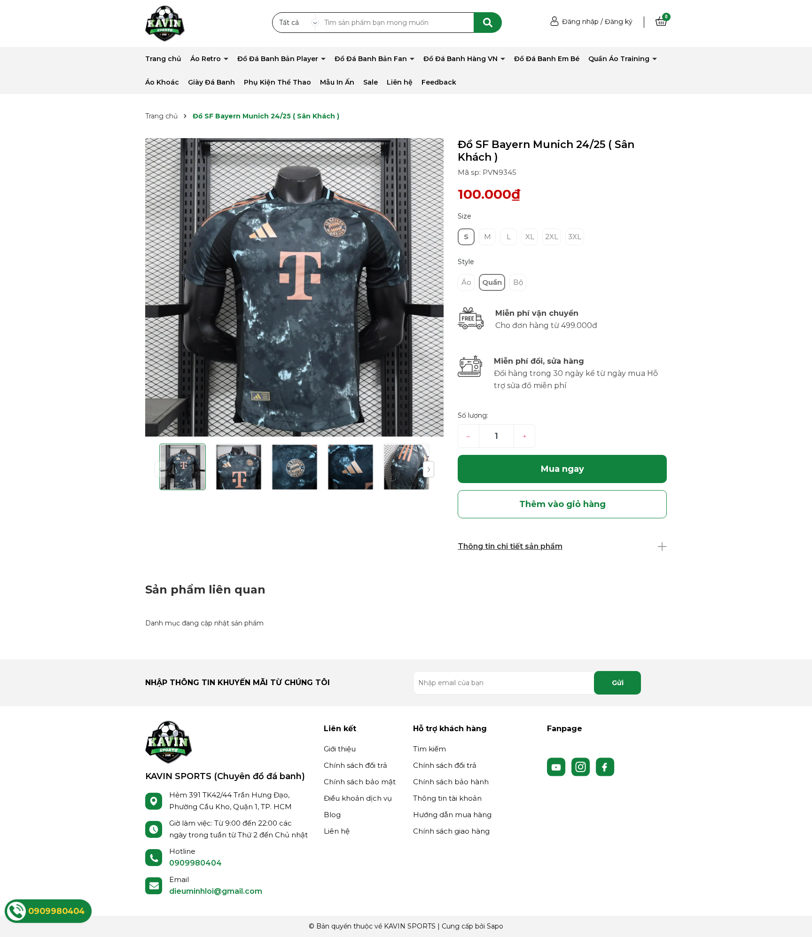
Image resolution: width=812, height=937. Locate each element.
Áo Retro (206, 59)
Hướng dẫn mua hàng (452, 814)
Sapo (495, 926)
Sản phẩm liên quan (205, 589)
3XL (574, 236)
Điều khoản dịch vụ (358, 798)
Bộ (518, 282)
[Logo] (168, 741)
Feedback (439, 82)
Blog (332, 814)
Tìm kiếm (429, 748)
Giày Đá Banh (211, 82)
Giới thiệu (340, 748)
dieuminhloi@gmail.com (215, 891)
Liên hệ (400, 82)
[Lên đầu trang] (796, 921)
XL (529, 236)
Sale (370, 82)
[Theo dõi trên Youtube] (557, 766)
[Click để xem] (294, 287)
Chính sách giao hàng (451, 831)
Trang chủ (163, 59)
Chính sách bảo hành (451, 781)
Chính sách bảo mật (360, 781)
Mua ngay (562, 469)
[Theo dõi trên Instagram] (581, 766)
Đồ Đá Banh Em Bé (546, 59)
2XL (551, 236)
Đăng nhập (580, 21)
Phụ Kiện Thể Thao (277, 82)
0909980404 (195, 863)
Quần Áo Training (619, 59)
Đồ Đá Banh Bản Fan (372, 59)
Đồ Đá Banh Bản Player (278, 59)
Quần (492, 282)
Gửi (618, 683)
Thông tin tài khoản (447, 798)
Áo (466, 282)
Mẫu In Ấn (337, 82)
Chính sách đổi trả (355, 765)
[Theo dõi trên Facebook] (605, 766)
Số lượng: (473, 415)
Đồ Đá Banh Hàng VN (461, 59)
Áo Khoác (162, 82)
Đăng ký (618, 21)
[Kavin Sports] (165, 23)
